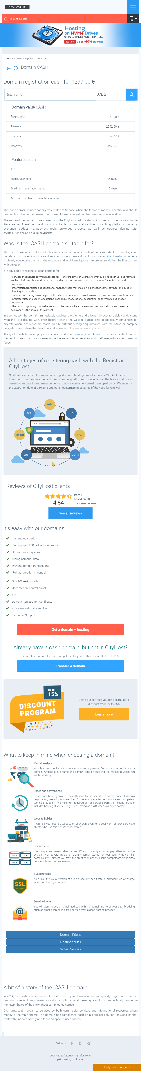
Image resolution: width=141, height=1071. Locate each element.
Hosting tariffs (70, 942)
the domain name (118, 256)
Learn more (104, 714)
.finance (97, 334)
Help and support (18, 18)
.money (81, 334)
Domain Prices (70, 935)
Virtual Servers (70, 949)
